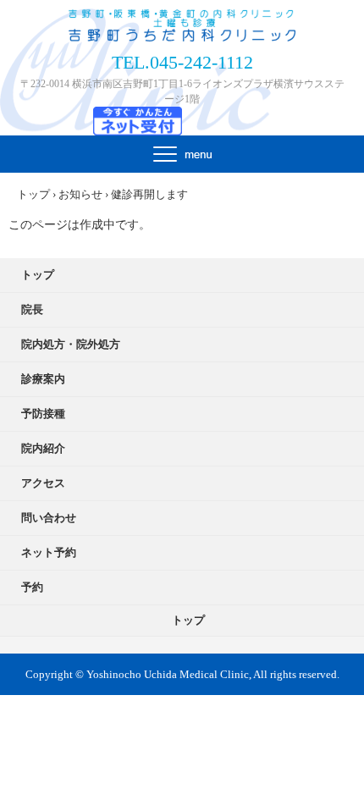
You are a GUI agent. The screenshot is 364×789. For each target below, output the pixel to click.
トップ (37, 274)
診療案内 (43, 378)
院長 (32, 309)
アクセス (43, 483)
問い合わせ (48, 517)
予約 (32, 587)
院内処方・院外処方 (70, 344)
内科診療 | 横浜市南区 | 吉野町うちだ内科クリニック (182, 27)
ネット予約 (48, 552)
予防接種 (43, 413)
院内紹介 (43, 448)
